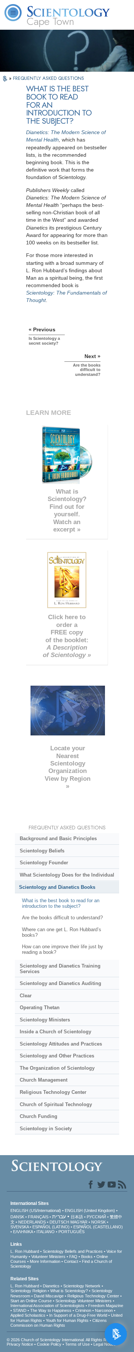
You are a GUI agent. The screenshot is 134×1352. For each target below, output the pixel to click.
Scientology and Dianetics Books (57, 887)
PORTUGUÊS (71, 1231)
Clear (26, 995)
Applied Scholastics (27, 1315)
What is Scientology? (69, 1290)
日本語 (77, 1217)
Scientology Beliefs (42, 851)
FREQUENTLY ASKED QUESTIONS (48, 78)
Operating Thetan (40, 1007)
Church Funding (38, 1116)
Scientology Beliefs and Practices (73, 1251)
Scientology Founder (44, 862)
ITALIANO (45, 1231)
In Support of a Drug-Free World (78, 1315)
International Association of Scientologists (47, 1305)
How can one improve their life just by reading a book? (62, 949)
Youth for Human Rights (67, 1320)
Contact (71, 1261)
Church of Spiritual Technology (56, 1104)
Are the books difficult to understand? (62, 917)
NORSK (98, 1222)
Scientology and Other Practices (57, 1056)
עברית (59, 1216)
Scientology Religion (28, 1290)
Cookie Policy (49, 1344)
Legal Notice (104, 1344)
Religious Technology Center (53, 1092)
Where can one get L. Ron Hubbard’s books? (61, 932)
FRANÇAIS (38, 1217)
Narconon (104, 1310)
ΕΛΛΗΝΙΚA (23, 1231)
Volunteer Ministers (48, 1256)
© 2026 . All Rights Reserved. (64, 1340)
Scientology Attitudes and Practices (61, 1044)
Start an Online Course (31, 1301)
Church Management (43, 1080)
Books (87, 1256)
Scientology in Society (46, 1128)
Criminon (83, 1310)
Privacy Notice (20, 1344)
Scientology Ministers (45, 1020)
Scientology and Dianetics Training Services (60, 968)
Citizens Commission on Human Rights (58, 1322)
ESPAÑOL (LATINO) (51, 1227)
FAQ (73, 1256)
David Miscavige (49, 1296)
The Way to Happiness (50, 1310)
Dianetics (51, 1286)
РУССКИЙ (96, 1217)
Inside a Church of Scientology (55, 1031)
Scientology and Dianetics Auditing (60, 983)
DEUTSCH (59, 1222)
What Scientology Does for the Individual (67, 875)
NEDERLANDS (32, 1222)
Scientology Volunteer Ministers (83, 1301)
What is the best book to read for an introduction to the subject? (60, 903)
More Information (45, 1261)
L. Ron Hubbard (24, 1251)
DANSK (17, 1217)
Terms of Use (77, 1344)
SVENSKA (19, 1227)
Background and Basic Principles (58, 838)
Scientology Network (81, 1286)
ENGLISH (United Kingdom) (90, 1210)
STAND (19, 1310)
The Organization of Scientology (57, 1068)
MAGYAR (78, 1222)
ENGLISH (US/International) (35, 1210)
